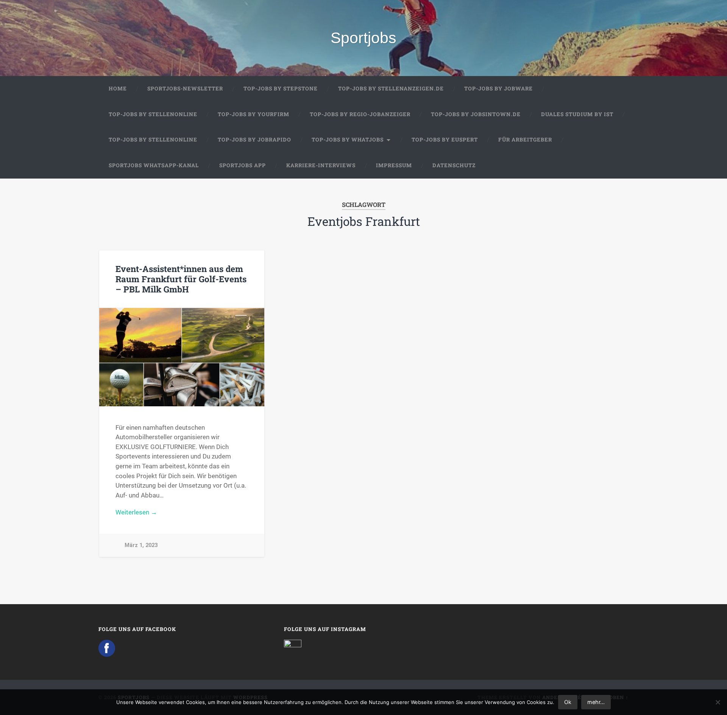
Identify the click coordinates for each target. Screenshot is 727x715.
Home (118, 88)
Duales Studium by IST (577, 114)
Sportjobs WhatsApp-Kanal (154, 165)
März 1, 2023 (141, 545)
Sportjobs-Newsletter (185, 88)
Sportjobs (363, 38)
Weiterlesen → (136, 512)
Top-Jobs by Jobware (498, 88)
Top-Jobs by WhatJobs (348, 139)
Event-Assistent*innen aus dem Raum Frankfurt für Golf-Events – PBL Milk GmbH (180, 279)
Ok (567, 702)
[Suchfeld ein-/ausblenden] (616, 166)
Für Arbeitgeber (525, 139)
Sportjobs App (242, 165)
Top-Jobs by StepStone (280, 88)
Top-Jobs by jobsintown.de (476, 114)
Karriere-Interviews (321, 165)
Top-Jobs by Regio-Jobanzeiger (360, 114)
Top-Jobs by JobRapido (254, 139)
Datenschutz (454, 165)
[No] (717, 702)
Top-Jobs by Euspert (445, 139)
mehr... (596, 702)
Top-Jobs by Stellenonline (153, 114)
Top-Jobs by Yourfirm (253, 114)
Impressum (394, 165)
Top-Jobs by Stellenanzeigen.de (391, 88)
